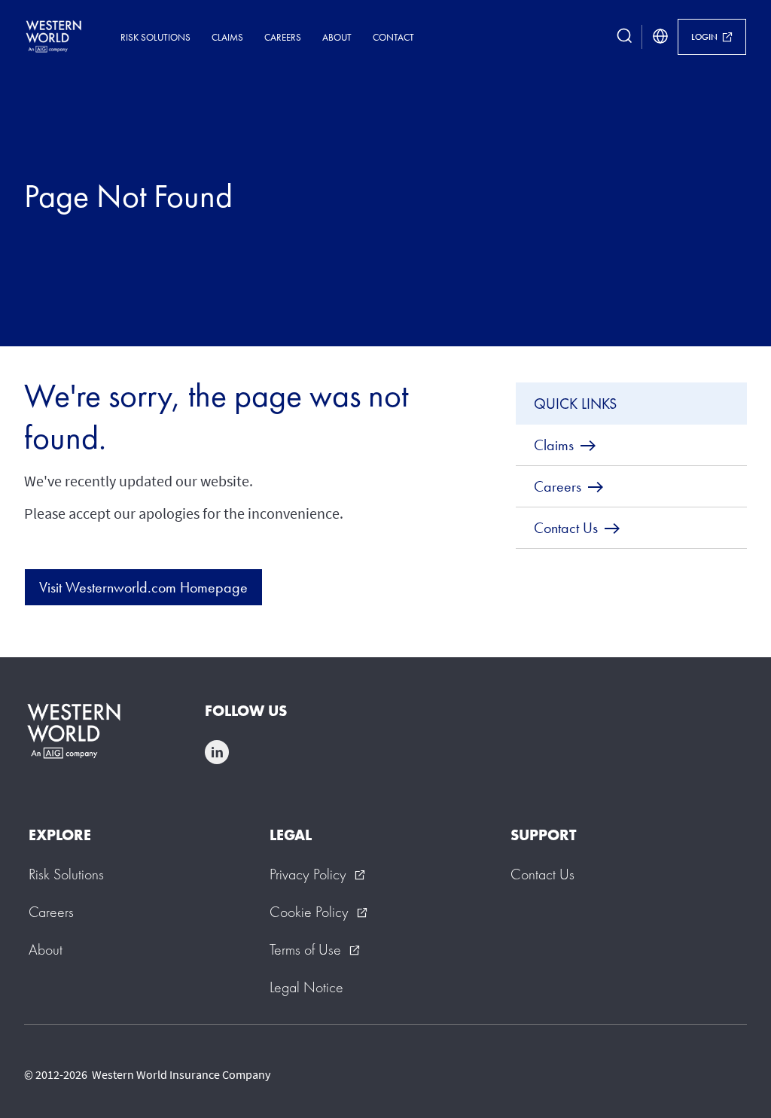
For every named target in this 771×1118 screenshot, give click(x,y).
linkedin (217, 752)
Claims (227, 37)
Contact (393, 37)
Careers (282, 37)
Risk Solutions (155, 37)
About (337, 37)
